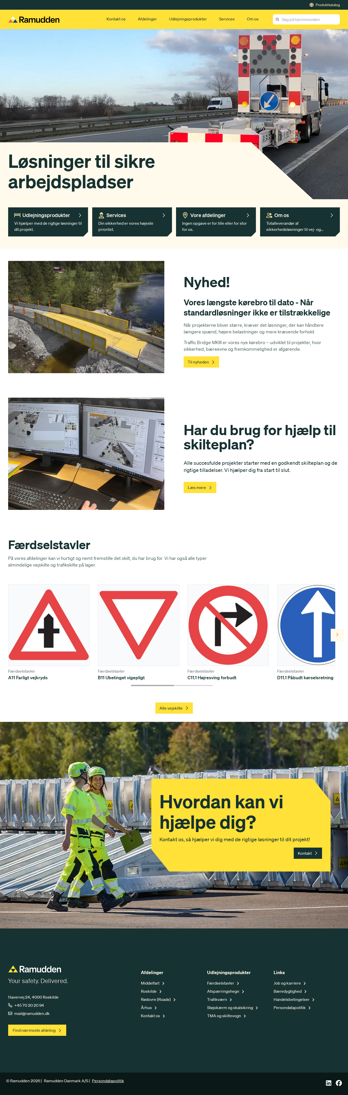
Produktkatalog (328, 5)
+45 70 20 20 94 (29, 1005)
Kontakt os (116, 18)
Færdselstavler (221, 983)
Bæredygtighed (288, 991)
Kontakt (305, 853)
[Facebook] (339, 1084)
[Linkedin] (329, 1084)
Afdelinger (147, 18)
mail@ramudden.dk (32, 1013)
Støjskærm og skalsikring (230, 1007)
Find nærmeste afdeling (34, 1030)
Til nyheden (198, 361)
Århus (147, 1007)
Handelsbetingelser (292, 999)
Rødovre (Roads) (156, 999)
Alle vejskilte (171, 708)
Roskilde (149, 991)
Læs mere (197, 487)
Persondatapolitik (290, 1007)
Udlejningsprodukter (188, 18)
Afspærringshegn (223, 991)
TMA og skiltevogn (224, 1015)
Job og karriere (288, 983)
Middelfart (150, 983)
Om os (253, 18)
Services (227, 18)
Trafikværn (217, 999)
